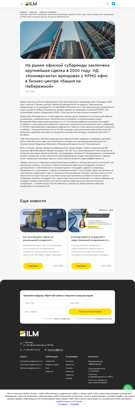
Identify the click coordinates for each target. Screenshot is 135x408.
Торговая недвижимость (31, 365)
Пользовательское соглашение (96, 370)
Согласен (62, 404)
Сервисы (70, 375)
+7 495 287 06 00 (31, 350)
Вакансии (70, 371)
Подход (69, 368)
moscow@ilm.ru (55, 350)
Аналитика (50, 361)
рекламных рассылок (103, 318)
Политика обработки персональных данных (97, 381)
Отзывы (69, 378)
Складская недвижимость (31, 361)
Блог (48, 368)
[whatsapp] (127, 389)
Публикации (52, 357)
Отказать (74, 404)
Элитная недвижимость (30, 368)
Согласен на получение (94, 318)
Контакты (93, 357)
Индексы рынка (52, 365)
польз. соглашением (62, 318)
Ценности (70, 365)
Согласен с (57, 318)
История (69, 361)
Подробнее (33, 266)
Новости (49, 371)
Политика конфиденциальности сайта (100, 376)
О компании (72, 357)
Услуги (23, 357)
